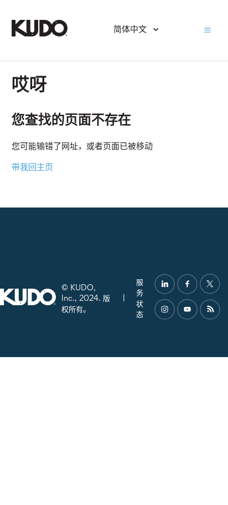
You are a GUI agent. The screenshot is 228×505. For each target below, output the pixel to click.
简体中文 (131, 30)
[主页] (40, 34)
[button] (207, 30)
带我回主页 (32, 168)
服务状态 (139, 299)
